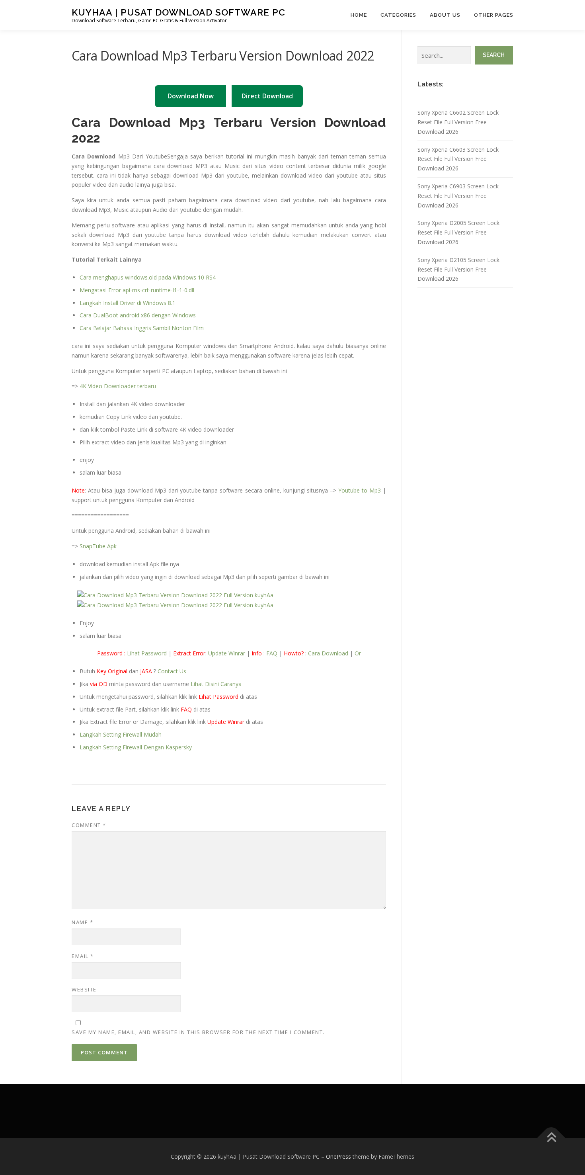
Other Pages (493, 15)
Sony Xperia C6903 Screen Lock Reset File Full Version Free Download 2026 (458, 195)
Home (359, 15)
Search (494, 55)
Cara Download (328, 653)
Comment (89, 825)
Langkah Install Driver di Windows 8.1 (128, 303)
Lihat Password (147, 653)
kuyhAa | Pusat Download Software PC (178, 12)
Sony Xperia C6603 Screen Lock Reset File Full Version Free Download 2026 (458, 159)
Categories (398, 15)
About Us (445, 15)
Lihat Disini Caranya (216, 684)
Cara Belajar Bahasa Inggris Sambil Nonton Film (142, 328)
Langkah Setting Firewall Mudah (121, 734)
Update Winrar (226, 653)
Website (84, 989)
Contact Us (172, 671)
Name (82, 922)
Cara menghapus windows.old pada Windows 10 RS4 (148, 277)
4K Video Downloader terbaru (118, 386)
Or (358, 653)
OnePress (338, 1156)
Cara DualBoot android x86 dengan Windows (138, 315)
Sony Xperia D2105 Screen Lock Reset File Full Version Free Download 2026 (458, 269)
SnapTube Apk (98, 546)
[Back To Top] (551, 1138)
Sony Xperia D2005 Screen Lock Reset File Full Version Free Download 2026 (458, 232)
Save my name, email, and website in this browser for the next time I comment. (198, 1032)
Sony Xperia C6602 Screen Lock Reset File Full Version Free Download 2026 (458, 122)
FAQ (271, 653)
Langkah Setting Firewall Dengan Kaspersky (136, 747)
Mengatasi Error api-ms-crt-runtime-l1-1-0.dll (137, 290)
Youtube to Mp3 (359, 490)
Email (83, 956)
